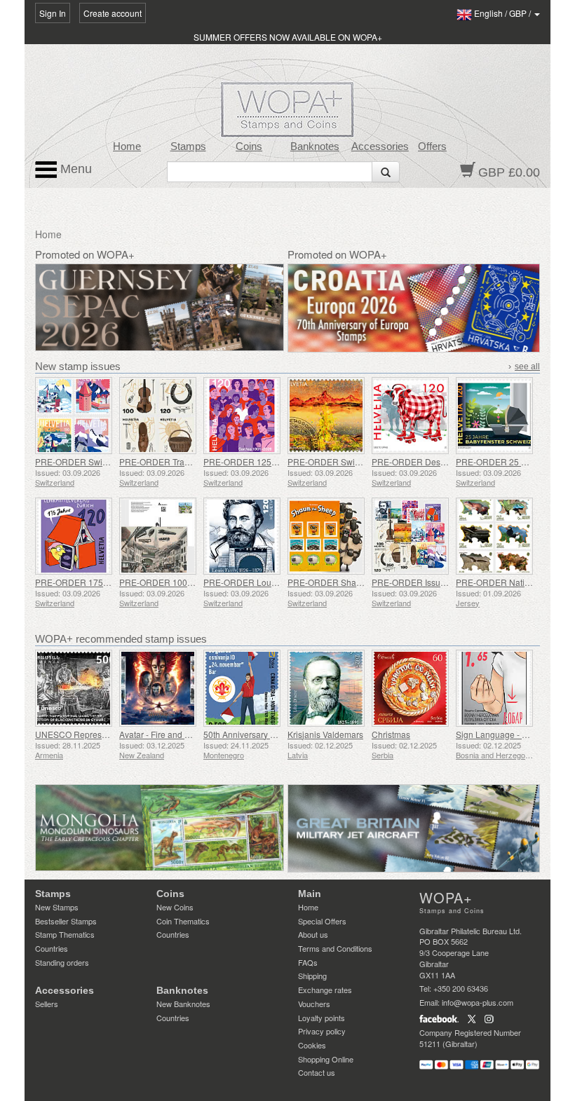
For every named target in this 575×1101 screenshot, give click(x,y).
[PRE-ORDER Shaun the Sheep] (326, 536)
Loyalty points (321, 1017)
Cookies (312, 1045)
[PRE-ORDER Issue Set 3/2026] (410, 536)
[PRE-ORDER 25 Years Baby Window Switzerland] (494, 415)
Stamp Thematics (65, 934)
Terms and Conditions (335, 948)
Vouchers (314, 1003)
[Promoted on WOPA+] (159, 828)
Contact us (316, 1072)
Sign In (52, 13)
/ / (503, 13)
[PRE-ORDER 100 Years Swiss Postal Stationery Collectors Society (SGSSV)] (157, 536)
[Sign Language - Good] (494, 688)
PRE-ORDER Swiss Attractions (94, 461)
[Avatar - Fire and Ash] (157, 688)
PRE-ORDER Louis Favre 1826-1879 (274, 582)
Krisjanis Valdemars (325, 734)
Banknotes (314, 146)
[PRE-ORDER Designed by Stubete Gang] (410, 415)
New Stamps (57, 906)
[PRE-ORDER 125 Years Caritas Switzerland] (241, 415)
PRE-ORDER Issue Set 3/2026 (430, 582)
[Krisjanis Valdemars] (326, 688)
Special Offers (322, 920)
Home (127, 146)
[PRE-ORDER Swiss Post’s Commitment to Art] (326, 415)
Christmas (391, 734)
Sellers (46, 1003)
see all (527, 366)
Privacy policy (322, 1031)
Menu (74, 169)
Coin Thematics (183, 920)
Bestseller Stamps (66, 920)
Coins (249, 146)
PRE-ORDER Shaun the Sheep (347, 582)
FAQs (308, 962)
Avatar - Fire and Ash (159, 734)
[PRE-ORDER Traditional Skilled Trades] (157, 415)
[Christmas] (410, 688)
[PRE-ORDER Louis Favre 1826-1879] (241, 536)
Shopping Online (325, 1059)
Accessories (380, 146)
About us (313, 934)
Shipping (312, 975)
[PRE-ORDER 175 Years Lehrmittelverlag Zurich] (73, 536)
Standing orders (62, 962)
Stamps (188, 146)
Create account (112, 13)
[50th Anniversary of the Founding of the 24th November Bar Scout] (241, 688)
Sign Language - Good (499, 734)
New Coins (175, 906)
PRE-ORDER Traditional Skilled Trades (194, 461)
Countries (51, 948)
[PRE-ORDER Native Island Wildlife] (494, 536)
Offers (432, 146)
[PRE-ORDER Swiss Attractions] (73, 415)
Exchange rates (325, 989)
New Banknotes (183, 1003)
